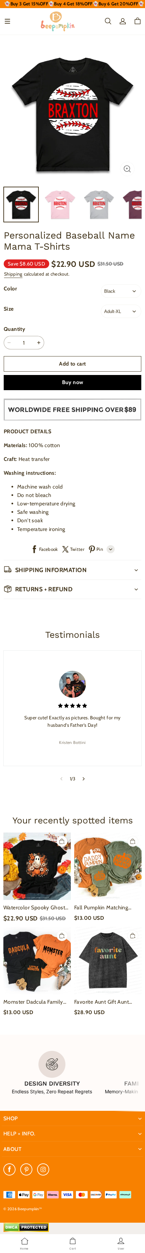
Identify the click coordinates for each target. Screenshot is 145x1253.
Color (10, 288)
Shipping (13, 274)
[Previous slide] (61, 778)
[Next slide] (83, 778)
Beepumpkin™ (30, 1209)
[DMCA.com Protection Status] (26, 1230)
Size (9, 309)
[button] (7, 21)
